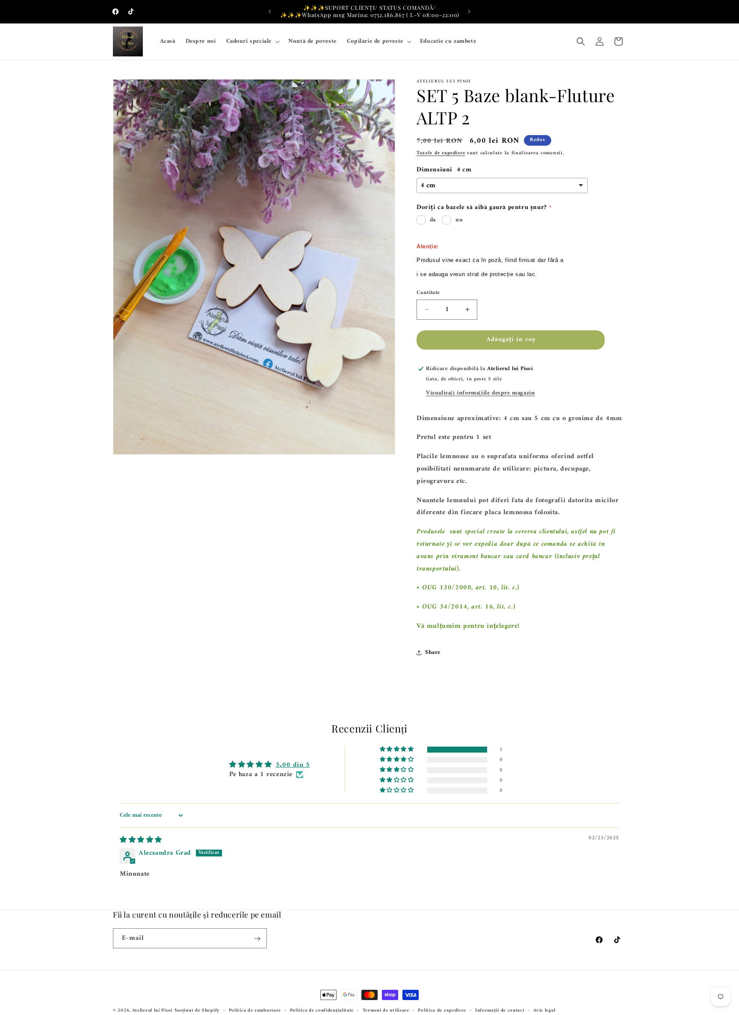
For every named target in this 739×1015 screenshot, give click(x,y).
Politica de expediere (442, 1010)
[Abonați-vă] (257, 939)
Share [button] (432, 652)
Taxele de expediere (441, 153)
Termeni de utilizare (386, 1010)
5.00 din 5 (293, 765)
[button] (252, 41)
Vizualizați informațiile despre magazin (480, 393)
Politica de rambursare (255, 1010)
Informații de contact (500, 1010)
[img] (141, 840)
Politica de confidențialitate (322, 1010)
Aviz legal (544, 1010)
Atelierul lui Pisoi (152, 1010)
